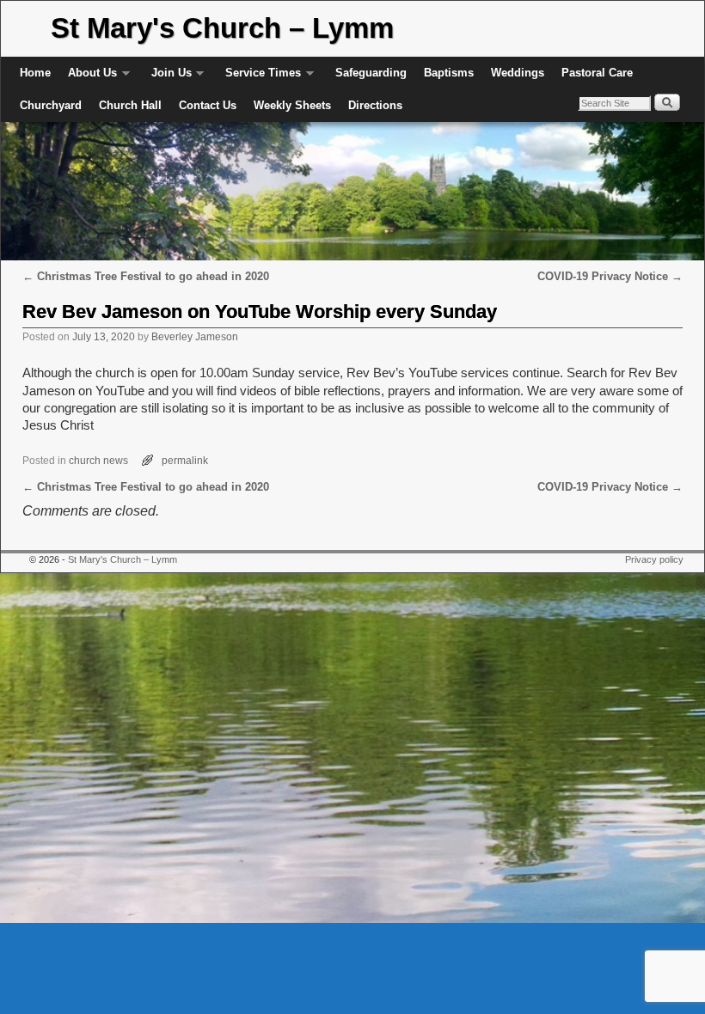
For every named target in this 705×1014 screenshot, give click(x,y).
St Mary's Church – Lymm (222, 28)
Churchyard (51, 105)
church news (98, 460)
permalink (185, 460)
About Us (88, 77)
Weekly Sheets (292, 105)
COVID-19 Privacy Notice (610, 276)
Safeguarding (371, 72)
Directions (375, 105)
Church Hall (130, 105)
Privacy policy (654, 559)
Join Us (167, 77)
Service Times (259, 77)
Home (35, 72)
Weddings (517, 72)
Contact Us (207, 105)
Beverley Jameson (194, 336)
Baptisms (449, 72)
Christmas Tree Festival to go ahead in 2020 (145, 276)
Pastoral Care (597, 72)
